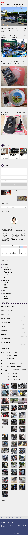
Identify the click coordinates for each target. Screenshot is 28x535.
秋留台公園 (3, 334)
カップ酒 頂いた (5, 326)
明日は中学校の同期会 (6, 338)
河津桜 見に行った (7, 373)
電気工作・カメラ (7, 293)
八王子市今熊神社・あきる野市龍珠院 (11, 369)
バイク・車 (5, 267)
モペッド (6, 274)
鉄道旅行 (6, 287)
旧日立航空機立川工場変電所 (9, 363)
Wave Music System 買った (8, 306)
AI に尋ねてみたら (5, 342)
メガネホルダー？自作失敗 (7, 310)
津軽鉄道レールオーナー (8, 379)
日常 (4, 290)
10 (6, 251)
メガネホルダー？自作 (6, 314)
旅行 (5, 285)
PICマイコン (7, 295)
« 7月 (2, 256)
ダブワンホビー (6, 264)
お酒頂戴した (4, 330)
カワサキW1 (7, 271)
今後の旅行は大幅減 (5, 318)
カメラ (5, 296)
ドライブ (6, 282)
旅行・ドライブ (6, 280)
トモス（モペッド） (8, 272)
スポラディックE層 (5, 322)
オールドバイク (7, 269)
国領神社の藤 (5, 358)
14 (21, 251)
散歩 (2, 2)
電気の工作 (6, 298)
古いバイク (6, 275)
